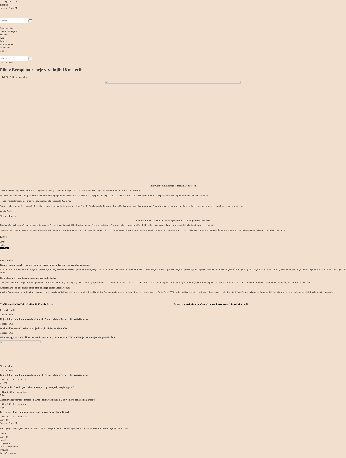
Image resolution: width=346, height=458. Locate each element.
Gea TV (3, 51)
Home (3, 434)
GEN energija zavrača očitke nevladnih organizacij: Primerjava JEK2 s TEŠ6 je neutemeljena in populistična (57, 337)
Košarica (4, 440)
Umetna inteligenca (9, 31)
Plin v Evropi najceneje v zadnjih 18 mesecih (41, 69)
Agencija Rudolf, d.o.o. (120, 428)
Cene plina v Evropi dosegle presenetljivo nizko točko (28, 278)
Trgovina (4, 450)
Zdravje (3, 41)
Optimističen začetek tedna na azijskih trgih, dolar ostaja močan (33, 328)
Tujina (3, 38)
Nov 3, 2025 (8, 380)
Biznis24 (4, 5)
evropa (19, 77)
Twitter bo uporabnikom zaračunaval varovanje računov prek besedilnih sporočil (210, 304)
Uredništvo (21, 380)
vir (1, 211)
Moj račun (5, 443)
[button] (1, 17)
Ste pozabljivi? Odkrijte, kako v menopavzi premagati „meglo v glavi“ (37, 387)
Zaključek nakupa (8, 453)
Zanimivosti (5, 48)
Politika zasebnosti (9, 447)
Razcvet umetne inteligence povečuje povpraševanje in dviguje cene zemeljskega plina (45, 265)
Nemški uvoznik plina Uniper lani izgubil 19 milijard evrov (27, 304)
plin (25, 77)
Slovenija (4, 35)
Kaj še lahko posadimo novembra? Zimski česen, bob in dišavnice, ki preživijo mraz (44, 319)
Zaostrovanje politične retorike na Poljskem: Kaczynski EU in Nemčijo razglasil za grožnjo (47, 399)
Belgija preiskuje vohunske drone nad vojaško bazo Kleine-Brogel (34, 412)
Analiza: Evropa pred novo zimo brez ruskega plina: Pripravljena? (35, 287)
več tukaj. (281, 230)
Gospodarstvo (6, 28)
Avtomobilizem (7, 44)
